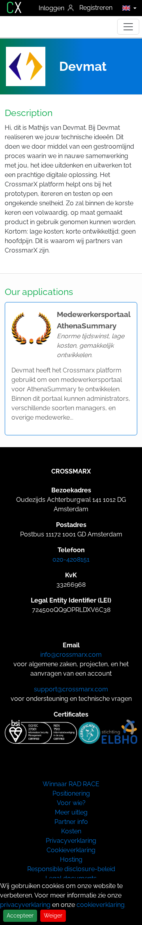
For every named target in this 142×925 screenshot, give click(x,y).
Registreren (95, 7)
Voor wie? (71, 803)
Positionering (71, 793)
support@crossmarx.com (71, 689)
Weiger (53, 915)
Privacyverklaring (71, 840)
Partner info (71, 821)
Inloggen (52, 8)
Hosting (71, 859)
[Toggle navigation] (128, 27)
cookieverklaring (101, 904)
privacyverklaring (25, 904)
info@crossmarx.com (71, 654)
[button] (127, 8)
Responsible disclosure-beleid (71, 869)
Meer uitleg (71, 812)
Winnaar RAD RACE (71, 784)
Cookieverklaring (71, 850)
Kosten (71, 831)
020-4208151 (71, 559)
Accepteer (20, 915)
